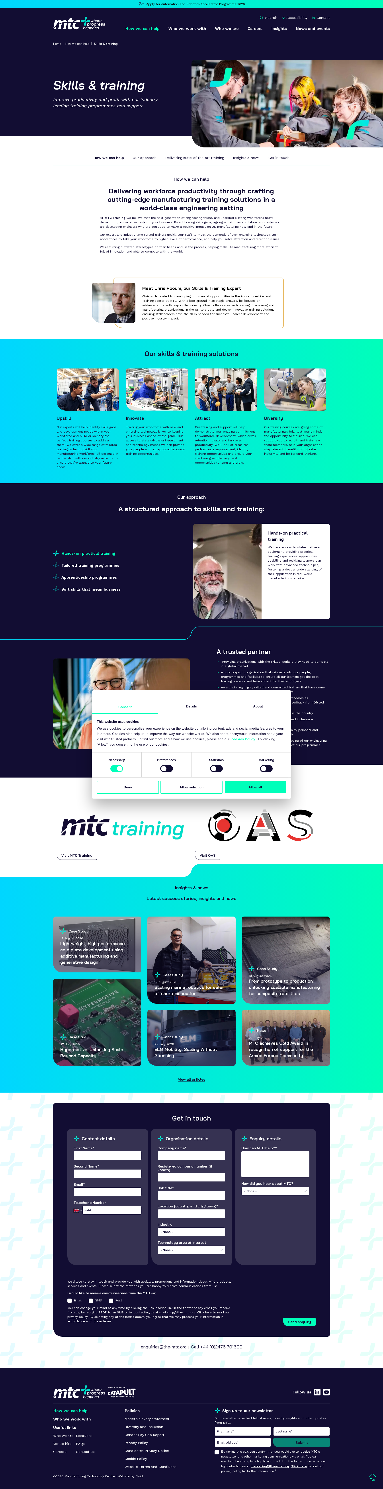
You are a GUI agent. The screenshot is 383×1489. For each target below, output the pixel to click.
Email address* (243, 1442)
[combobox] (192, 1231)
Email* (79, 1185)
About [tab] (258, 706)
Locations (84, 1436)
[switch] (166, 768)
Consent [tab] (125, 707)
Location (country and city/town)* (188, 1206)
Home (57, 44)
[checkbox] (69, 1301)
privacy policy (77, 1317)
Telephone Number (90, 1203)
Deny (128, 787)
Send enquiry (299, 1322)
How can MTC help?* (259, 1148)
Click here (299, 1466)
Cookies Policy (243, 739)
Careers (59, 1452)
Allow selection (192, 787)
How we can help (77, 44)
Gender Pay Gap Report (144, 1435)
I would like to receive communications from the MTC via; (111, 1293)
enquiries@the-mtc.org (164, 1347)
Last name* (301, 1431)
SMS (98, 1300)
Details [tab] (191, 706)
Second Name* (86, 1166)
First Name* (84, 1148)
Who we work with (72, 1419)
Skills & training (106, 44)
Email (78, 1300)
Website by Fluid (130, 1476)
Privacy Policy (136, 1443)
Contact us (85, 1452)
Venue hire (62, 1444)
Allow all (255, 787)
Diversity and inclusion (144, 1427)
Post (118, 1300)
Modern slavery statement (147, 1419)
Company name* (172, 1148)
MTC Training (114, 217)
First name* (243, 1431)
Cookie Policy (136, 1459)
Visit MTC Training (76, 855)
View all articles (191, 1079)
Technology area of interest (182, 1246)
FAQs (80, 1444)
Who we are (63, 1436)
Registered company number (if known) (185, 1168)
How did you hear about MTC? (267, 1187)
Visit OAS (208, 855)
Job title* (166, 1188)
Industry (165, 1228)
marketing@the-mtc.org (177, 1312)
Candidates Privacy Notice (147, 1451)
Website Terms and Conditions (150, 1467)
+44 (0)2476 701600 (221, 1347)
